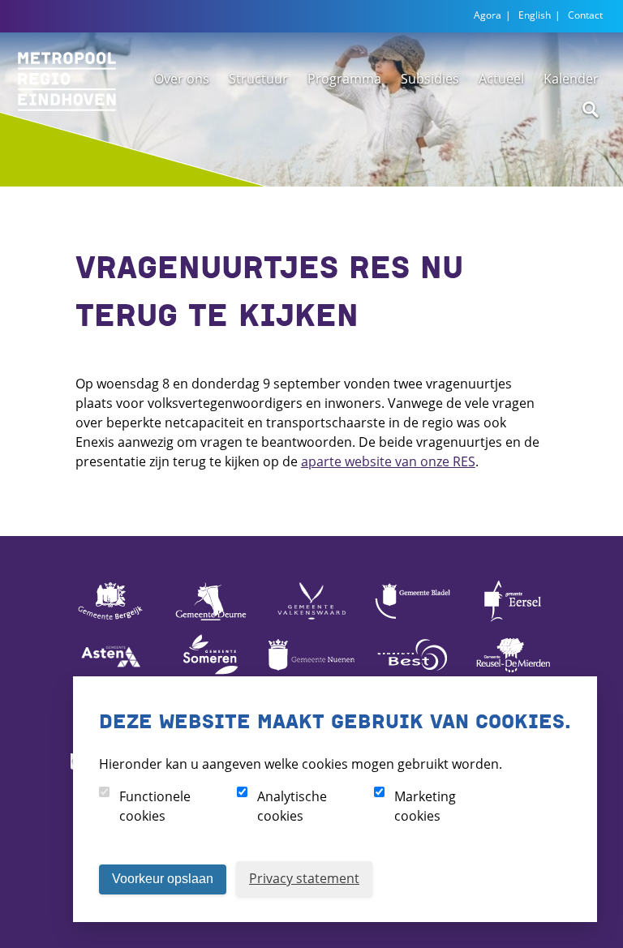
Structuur (258, 79)
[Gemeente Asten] (110, 674)
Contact (585, 15)
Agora (487, 15)
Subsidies (430, 79)
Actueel (501, 79)
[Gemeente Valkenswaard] (311, 620)
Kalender (571, 79)
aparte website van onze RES (388, 461)
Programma (344, 79)
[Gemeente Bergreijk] (110, 620)
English (534, 15)
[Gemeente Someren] (211, 674)
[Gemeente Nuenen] (311, 674)
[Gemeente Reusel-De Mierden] (512, 674)
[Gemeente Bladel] (412, 620)
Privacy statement (304, 878)
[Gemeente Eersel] (512, 620)
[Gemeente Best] (412, 674)
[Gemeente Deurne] (211, 620)
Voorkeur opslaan (162, 879)
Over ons (181, 79)
